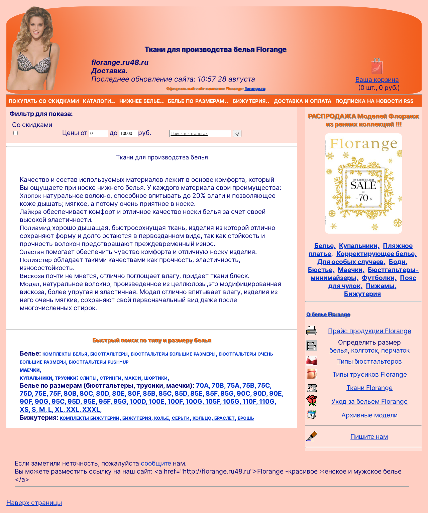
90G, (43, 401)
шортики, (157, 377)
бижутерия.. (234, 100)
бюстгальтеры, (110, 353)
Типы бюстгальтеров (369, 361)
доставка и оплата (275, 100)
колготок (364, 350)
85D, (182, 393)
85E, (198, 393)
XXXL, (92, 409)
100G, (195, 401)
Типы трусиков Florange (369, 374)
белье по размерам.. (169, 100)
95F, (106, 401)
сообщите (156, 463)
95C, (59, 401)
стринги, (112, 377)
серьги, (182, 417)
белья (338, 350)
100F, (177, 401)
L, (51, 409)
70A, (204, 385)
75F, (56, 393)
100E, (158, 401)
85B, (150, 393)
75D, (27, 393)
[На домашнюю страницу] (33, 88)
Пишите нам (369, 436)
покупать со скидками (10, 100)
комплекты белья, (66, 353)
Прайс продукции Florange (369, 331)
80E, (120, 393)
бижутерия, (138, 417)
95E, (91, 401)
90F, (27, 401)
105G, (232, 401)
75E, (42, 393)
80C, (88, 393)
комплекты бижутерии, (91, 417)
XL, (60, 409)
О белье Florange (328, 314)
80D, (104, 393)
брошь (246, 417)
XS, (26, 409)
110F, (250, 401)
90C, (245, 393)
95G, (121, 401)
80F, (135, 393)
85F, (213, 393)
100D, (139, 401)
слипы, (90, 377)
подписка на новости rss (336, 100)
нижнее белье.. (120, 100)
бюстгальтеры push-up (98, 361)
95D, (75, 401)
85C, (166, 393)
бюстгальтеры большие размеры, (175, 353)
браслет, (226, 417)
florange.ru (254, 88)
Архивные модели (369, 415)
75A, (234, 385)
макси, (134, 377)
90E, (276, 393)
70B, (219, 385)
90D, (261, 393)
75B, (249, 385)
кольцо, (203, 417)
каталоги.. (84, 100)
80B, (72, 393)
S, (35, 409)
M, (43, 409)
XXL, (74, 409)
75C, (264, 385)
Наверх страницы (34, 503)
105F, (214, 401)
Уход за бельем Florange (369, 401)
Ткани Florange (369, 388)
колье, (163, 417)
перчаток (395, 350)
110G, (268, 401)
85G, (228, 393)
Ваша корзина (377, 80)
